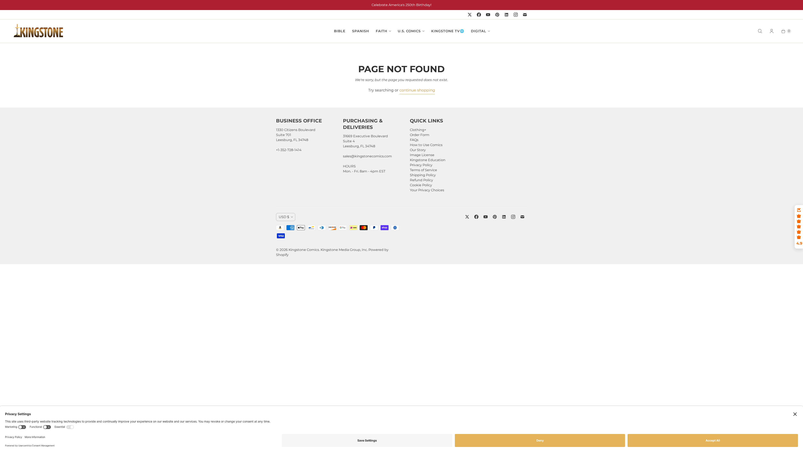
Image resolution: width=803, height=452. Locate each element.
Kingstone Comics (304, 250)
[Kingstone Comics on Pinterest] (497, 14)
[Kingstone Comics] (38, 31)
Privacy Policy (421, 165)
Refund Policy (421, 180)
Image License (422, 155)
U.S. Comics (409, 31)
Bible (339, 31)
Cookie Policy (421, 185)
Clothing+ (418, 130)
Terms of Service (423, 170)
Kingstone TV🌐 (447, 31)
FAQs (414, 140)
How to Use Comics (426, 145)
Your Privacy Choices (427, 190)
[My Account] (771, 31)
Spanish (360, 31)
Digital (478, 31)
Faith (381, 31)
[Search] (760, 31)
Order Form (419, 135)
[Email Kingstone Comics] (524, 14)
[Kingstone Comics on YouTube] (488, 14)
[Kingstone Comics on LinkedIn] (506, 14)
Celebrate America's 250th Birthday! (401, 5)
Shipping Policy (423, 175)
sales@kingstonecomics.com (367, 156)
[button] (799, 227)
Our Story (418, 150)
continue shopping (417, 90)
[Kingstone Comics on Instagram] (515, 14)
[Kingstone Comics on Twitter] (469, 14)
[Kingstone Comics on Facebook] (478, 14)
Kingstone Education (427, 160)
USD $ (284, 217)
